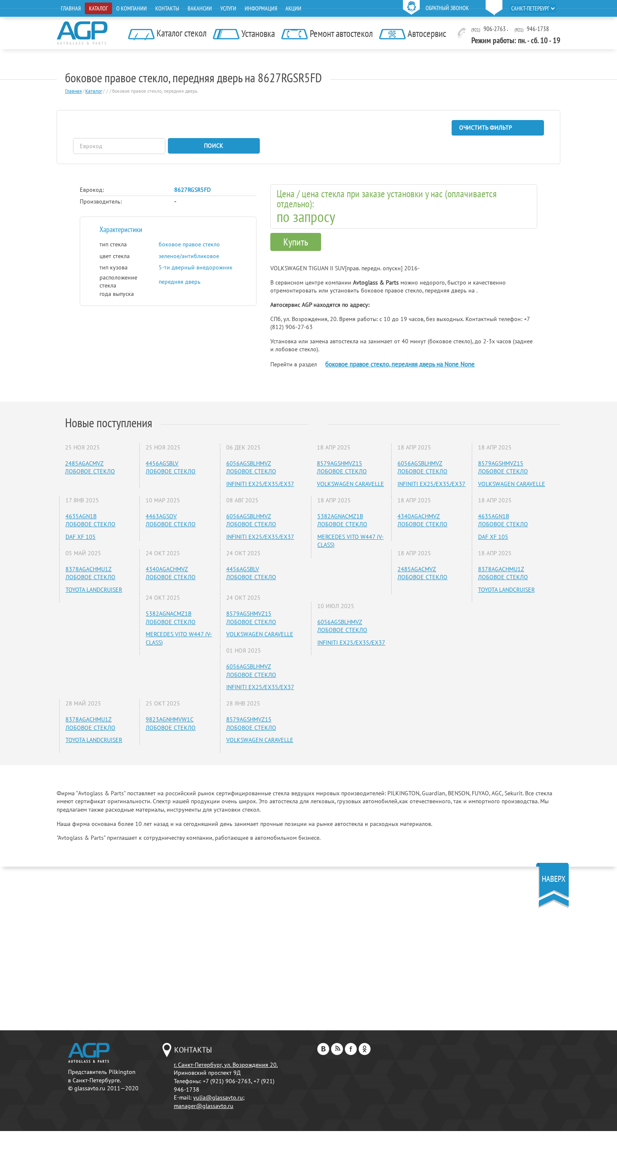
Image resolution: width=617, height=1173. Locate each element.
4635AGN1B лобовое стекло (90, 520)
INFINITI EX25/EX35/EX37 (260, 484)
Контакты (167, 8)
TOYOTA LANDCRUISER (93, 589)
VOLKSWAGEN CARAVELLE (259, 634)
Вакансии (200, 8)
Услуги (228, 8)
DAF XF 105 (80, 537)
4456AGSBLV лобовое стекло (171, 467)
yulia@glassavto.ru (218, 1097)
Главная (71, 8)
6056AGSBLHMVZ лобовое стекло (251, 467)
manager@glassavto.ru (203, 1106)
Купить (295, 241)
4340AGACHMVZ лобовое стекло (171, 573)
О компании (131, 8)
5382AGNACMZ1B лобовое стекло (171, 618)
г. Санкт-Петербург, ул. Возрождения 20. (226, 1065)
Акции (293, 8)
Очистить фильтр (485, 127)
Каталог (98, 8)
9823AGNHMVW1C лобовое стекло (171, 723)
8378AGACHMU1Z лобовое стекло (90, 573)
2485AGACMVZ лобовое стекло (90, 467)
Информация (261, 8)
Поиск (213, 145)
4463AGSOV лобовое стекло (171, 520)
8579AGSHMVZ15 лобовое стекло (251, 618)
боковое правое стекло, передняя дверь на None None (400, 364)
